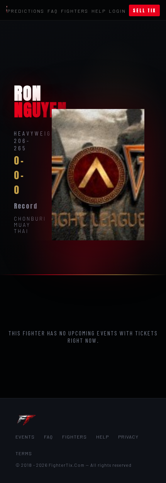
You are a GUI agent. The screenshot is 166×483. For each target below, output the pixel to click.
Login (117, 11)
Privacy (128, 436)
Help (98, 11)
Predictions (25, 11)
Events (25, 436)
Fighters (74, 11)
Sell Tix (144, 10)
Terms (23, 453)
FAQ (52, 11)
